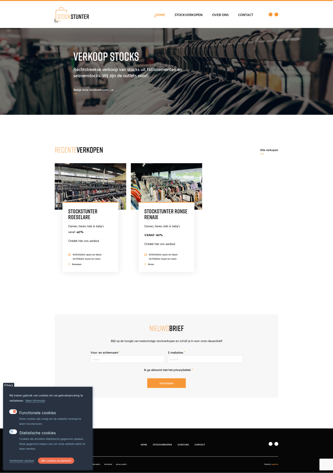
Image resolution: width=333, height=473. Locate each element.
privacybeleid (182, 369)
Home (160, 14)
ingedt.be (274, 464)
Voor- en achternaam (105, 352)
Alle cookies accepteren (56, 460)
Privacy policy (121, 464)
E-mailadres (176, 352)
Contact (245, 14)
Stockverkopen (189, 14)
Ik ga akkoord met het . (168, 369)
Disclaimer (108, 464)
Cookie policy (95, 464)
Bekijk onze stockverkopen (90, 89)
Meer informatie (35, 400)
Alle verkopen (269, 149)
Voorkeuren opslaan (21, 460)
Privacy (8, 385)
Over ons (220, 14)
